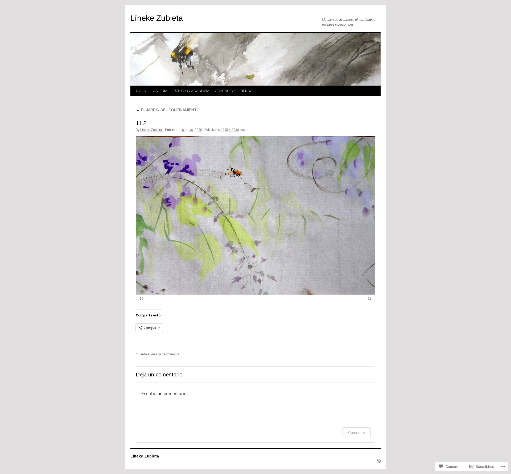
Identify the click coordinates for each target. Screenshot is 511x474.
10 (141, 298)
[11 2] (255, 215)
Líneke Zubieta (156, 18)
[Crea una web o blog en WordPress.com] (379, 461)
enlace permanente (165, 354)
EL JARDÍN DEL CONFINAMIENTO (168, 110)
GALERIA (160, 91)
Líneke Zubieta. (151, 130)
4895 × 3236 (230, 130)
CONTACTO (225, 91)
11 (369, 298)
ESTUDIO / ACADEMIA (191, 91)
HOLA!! (141, 91)
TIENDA (246, 91)
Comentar (356, 432)
